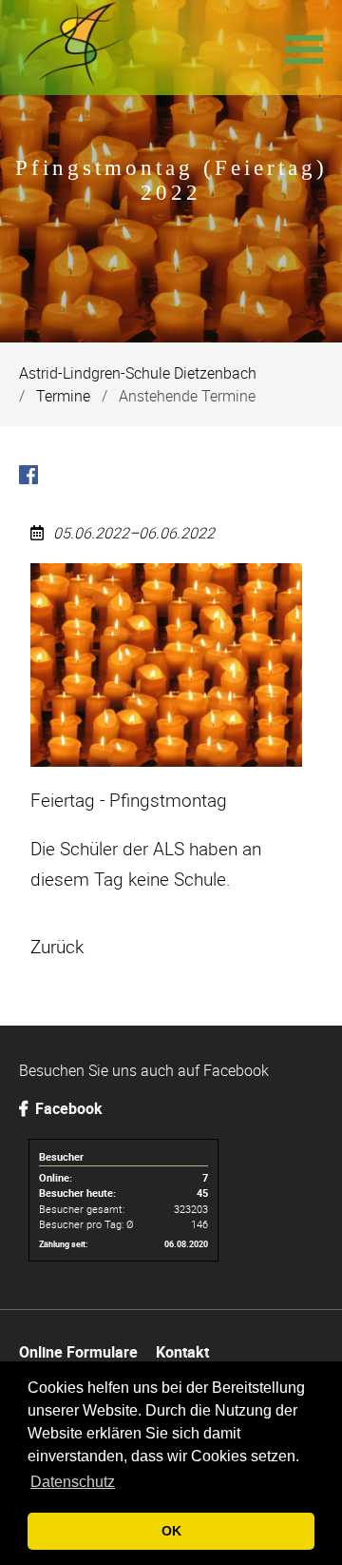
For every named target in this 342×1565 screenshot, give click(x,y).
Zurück (57, 946)
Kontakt (182, 1351)
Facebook (67, 1108)
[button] (304, 48)
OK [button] (171, 1530)
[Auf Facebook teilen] (28, 477)
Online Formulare (78, 1351)
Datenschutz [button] (72, 1482)
